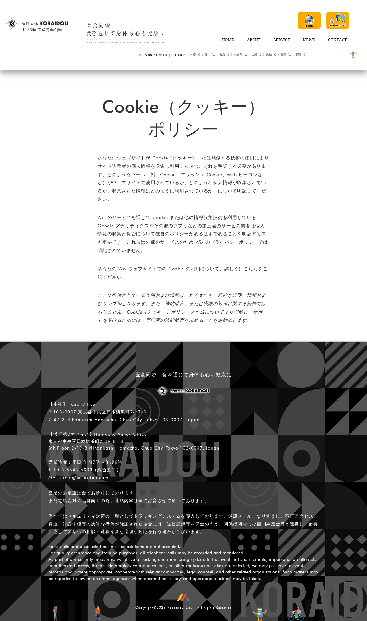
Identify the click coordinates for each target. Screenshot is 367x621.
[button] (309, 20)
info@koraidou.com (86, 477)
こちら (251, 268)
